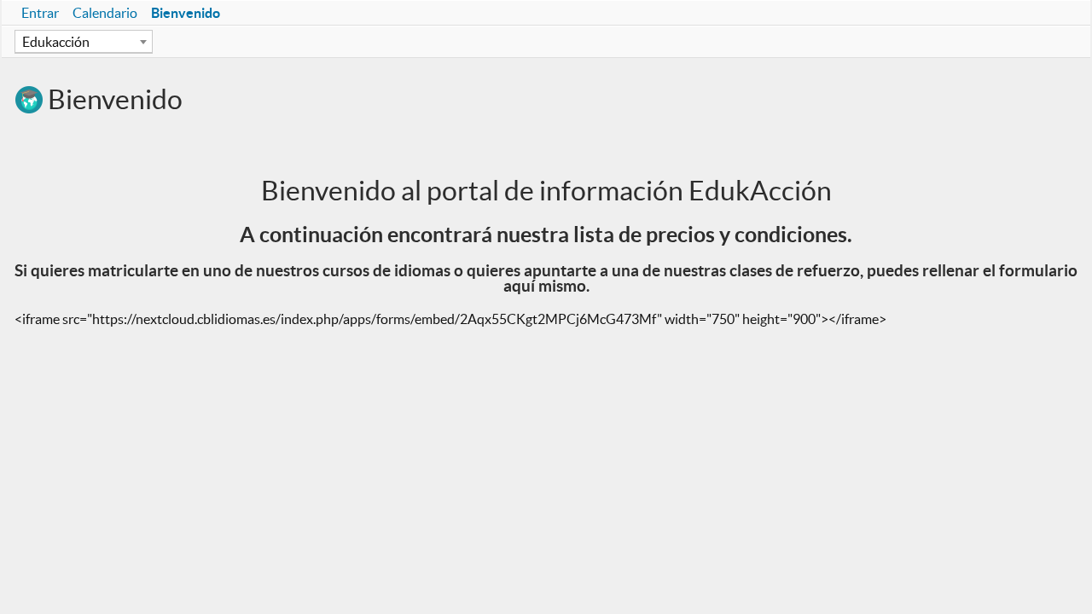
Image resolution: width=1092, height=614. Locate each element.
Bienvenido (185, 12)
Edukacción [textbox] (56, 41)
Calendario (105, 12)
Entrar (40, 12)
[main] (546, 222)
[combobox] (84, 42)
